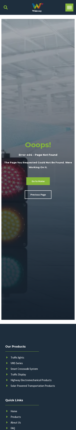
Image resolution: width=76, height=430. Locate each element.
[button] (5, 7)
